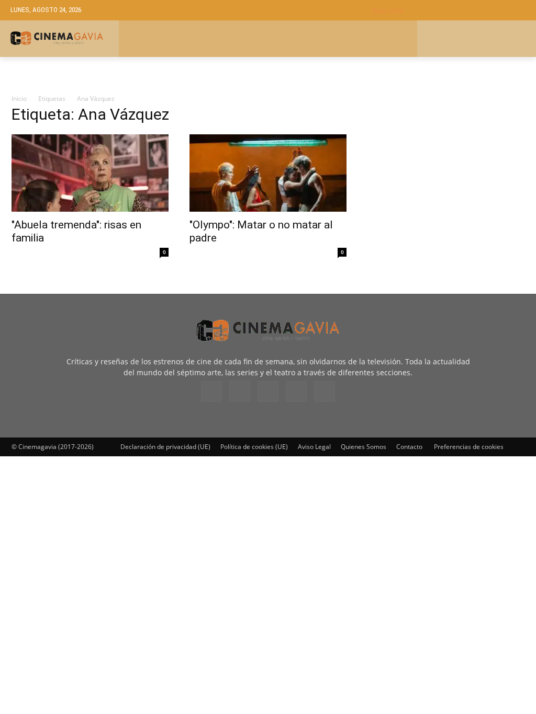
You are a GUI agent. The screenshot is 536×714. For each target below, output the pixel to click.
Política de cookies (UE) (254, 446)
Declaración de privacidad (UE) (165, 446)
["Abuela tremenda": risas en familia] (90, 173)
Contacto (409, 446)
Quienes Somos (363, 446)
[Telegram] (268, 391)
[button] (449, 10)
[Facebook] (211, 391)
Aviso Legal (314, 446)
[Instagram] (239, 391)
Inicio (19, 98)
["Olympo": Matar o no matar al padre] (268, 173)
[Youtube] (324, 391)
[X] (296, 391)
